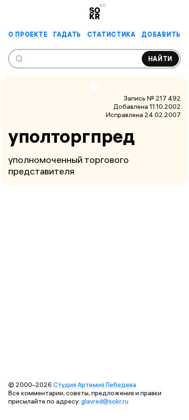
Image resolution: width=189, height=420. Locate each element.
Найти (160, 59)
